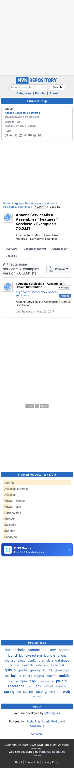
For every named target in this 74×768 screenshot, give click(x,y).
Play (37, 721)
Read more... (37, 734)
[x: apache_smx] (15, 135)
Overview (11, 248)
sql (19, 691)
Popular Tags (37, 642)
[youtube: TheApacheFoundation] (30, 135)
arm (53, 650)
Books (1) (11, 255)
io (44, 670)
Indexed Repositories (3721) (37, 474)
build (13, 655)
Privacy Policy (51, 762)
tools (52, 691)
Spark (46, 721)
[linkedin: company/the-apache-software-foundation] (20, 135)
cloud (22, 660)
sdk (39, 686)
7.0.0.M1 (23, 228)
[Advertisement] (37, 37)
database (62, 660)
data (50, 660)
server (49, 686)
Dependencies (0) (35, 248)
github (10, 670)
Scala (29, 721)
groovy (36, 670)
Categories (23, 93)
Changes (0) (60, 248)
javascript (62, 670)
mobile (64, 676)
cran (42, 660)
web (66, 691)
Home (6, 203)
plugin (61, 681)
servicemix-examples (16, 206)
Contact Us (32, 762)
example (28, 665)
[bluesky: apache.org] (39, 135)
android (19, 650)
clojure (10, 660)
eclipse (14, 665)
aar (8, 650)
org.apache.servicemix (30, 292)
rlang (30, 686)
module (13, 681)
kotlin (16, 676)
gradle (23, 670)
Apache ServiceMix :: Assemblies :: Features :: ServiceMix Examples (37, 219)
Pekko (55, 721)
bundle (50, 655)
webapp (37, 696)
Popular (40, 93)
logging (39, 675)
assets (64, 650)
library (28, 676)
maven (51, 676)
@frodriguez (52, 713)
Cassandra (37, 725)
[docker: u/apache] (11, 135)
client (62, 655)
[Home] (37, 82)
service (61, 686)
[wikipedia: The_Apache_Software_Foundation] (25, 135)
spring (9, 692)
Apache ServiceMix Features (22, 112)
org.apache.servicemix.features (34, 203)
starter (28, 692)
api (45, 650)
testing (42, 692)
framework (58, 665)
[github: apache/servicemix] (6, 135)
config (32, 660)
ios (50, 670)
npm (24, 681)
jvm (6, 676)
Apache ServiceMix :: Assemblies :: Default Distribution (40, 285)
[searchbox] (28, 87)
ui (59, 692)
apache (34, 650)
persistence (46, 681)
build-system (31, 655)
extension (42, 665)
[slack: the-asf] (34, 135)
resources (16, 686)
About (54, 93)
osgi (33, 681)
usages (64, 287)
